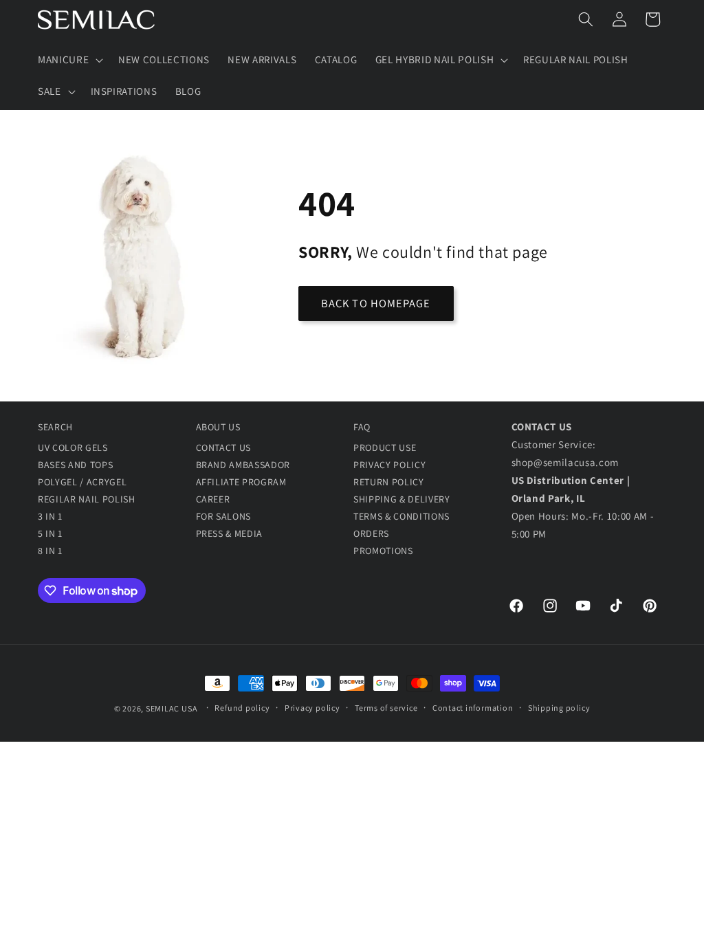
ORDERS (371, 533)
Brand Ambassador (243, 465)
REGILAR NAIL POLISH (86, 499)
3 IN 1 (50, 516)
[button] (69, 60)
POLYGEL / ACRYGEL (82, 482)
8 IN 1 (50, 550)
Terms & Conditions (401, 516)
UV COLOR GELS (73, 447)
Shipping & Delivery (401, 499)
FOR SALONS (224, 516)
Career (213, 499)
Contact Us (224, 447)
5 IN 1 (50, 533)
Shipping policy (559, 708)
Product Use (384, 447)
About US (218, 427)
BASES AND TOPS (75, 465)
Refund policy (242, 708)
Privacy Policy (389, 465)
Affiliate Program (241, 482)
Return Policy (388, 482)
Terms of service (386, 708)
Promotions (383, 550)
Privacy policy (312, 708)
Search (55, 427)
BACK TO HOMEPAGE (376, 303)
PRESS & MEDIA (229, 533)
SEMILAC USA (171, 708)
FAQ (362, 427)
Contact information (473, 708)
